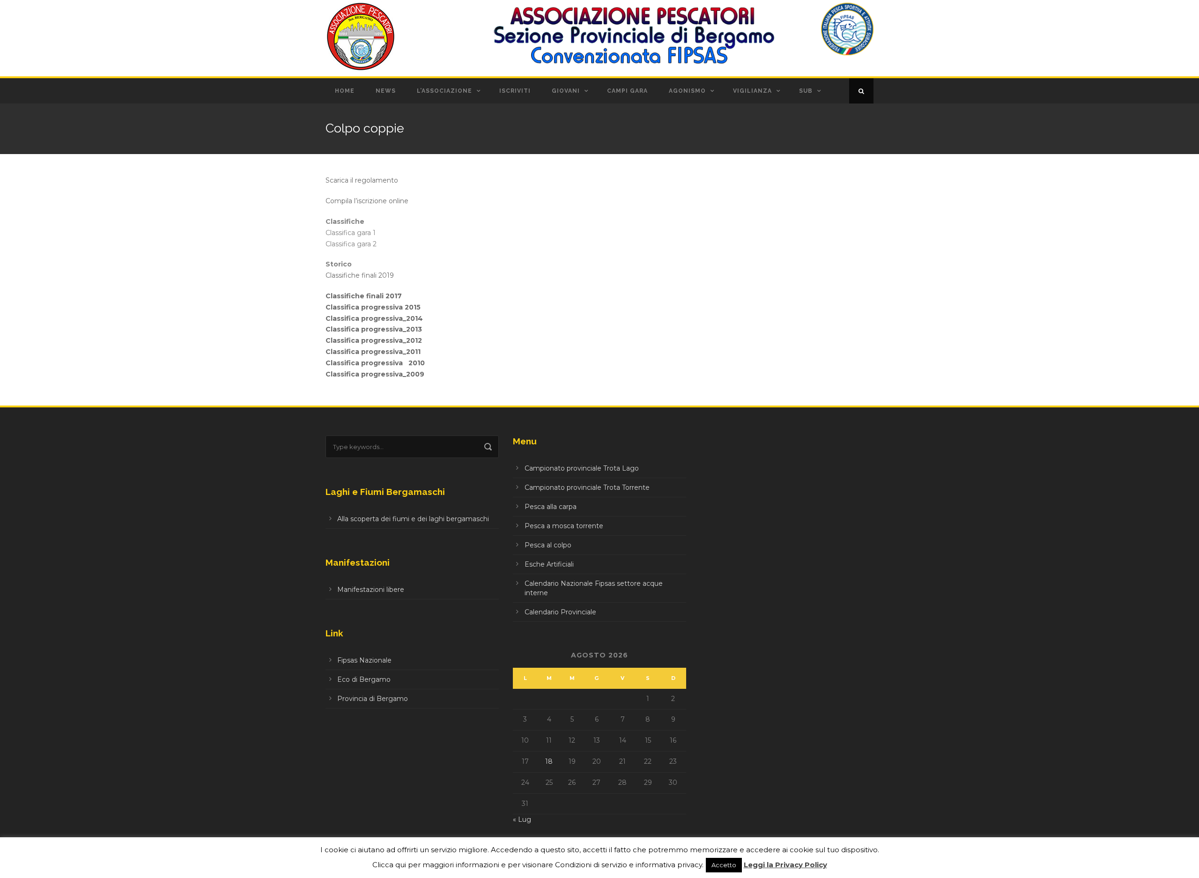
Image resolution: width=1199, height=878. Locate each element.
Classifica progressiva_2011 (373, 351)
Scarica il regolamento (362, 180)
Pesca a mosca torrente (564, 526)
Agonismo (687, 91)
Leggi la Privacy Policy (785, 864)
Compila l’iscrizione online (367, 201)
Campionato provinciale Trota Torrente (587, 487)
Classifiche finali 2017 (364, 296)
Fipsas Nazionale (364, 660)
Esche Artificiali (549, 564)
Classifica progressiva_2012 (374, 340)
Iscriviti (515, 91)
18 (549, 761)
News (386, 91)
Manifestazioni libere (370, 589)
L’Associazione (444, 91)
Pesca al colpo (548, 545)
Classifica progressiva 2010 (375, 363)
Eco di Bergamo (364, 679)
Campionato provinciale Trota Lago (582, 468)
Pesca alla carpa (551, 506)
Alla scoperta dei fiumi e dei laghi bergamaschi (413, 519)
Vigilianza (752, 91)
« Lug (522, 819)
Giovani (566, 91)
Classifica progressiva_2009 (375, 374)
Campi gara (627, 91)
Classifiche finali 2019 (360, 275)
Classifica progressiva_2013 (374, 329)
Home (345, 91)
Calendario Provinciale (560, 612)
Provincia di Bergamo (372, 698)
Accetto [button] (723, 865)
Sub (806, 91)
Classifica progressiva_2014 (374, 318)
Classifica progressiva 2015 (373, 307)
